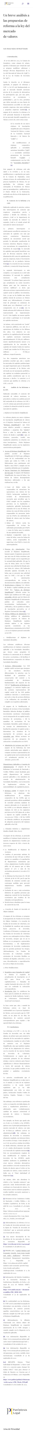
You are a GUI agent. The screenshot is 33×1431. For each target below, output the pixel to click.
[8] (14, 1133)
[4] (8, 264)
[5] (22, 308)
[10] (12, 1175)
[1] (26, 110)
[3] (19, 249)
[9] (28, 1150)
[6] (22, 435)
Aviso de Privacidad (11, 1429)
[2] (11, 165)
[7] (24, 611)
